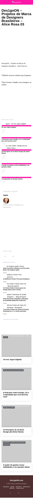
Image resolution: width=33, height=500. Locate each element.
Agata (5, 195)
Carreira (13, 442)
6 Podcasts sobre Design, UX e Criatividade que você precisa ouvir (16, 140)
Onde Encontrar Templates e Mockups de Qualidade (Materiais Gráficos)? (15, 299)
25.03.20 (5, 272)
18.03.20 (5, 281)
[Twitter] (17, 255)
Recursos (19, 486)
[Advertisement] (16, 102)
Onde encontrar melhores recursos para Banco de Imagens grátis (16, 269)
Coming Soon (20, 488)
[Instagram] (9, 255)
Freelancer (26, 486)
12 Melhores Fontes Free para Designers (16, 279)
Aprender (6, 407)
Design (5, 337)
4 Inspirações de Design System (12, 179)
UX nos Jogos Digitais (9, 127)
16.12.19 (5, 292)
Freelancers (12, 370)
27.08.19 (5, 303)
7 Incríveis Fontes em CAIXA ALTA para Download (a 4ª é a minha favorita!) (16, 310)
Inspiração (20, 370)
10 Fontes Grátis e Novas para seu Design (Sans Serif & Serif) (14, 288)
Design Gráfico (21, 442)
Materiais (6, 486)
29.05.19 (5, 314)
